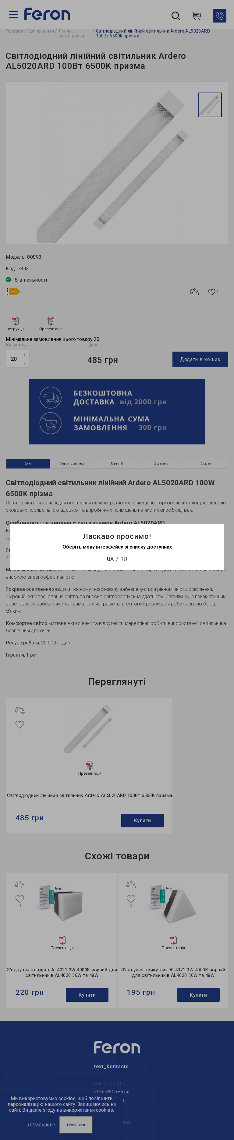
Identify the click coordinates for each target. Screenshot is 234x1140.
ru (123, 559)
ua (110, 559)
